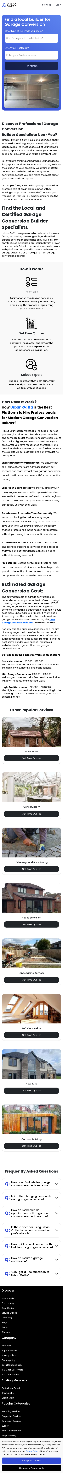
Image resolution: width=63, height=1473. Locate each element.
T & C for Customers (12, 1369)
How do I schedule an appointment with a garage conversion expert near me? (26, 1213)
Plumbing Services (11, 1411)
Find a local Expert (11, 1388)
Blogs (4, 1322)
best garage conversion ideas (28, 621)
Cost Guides (8, 1308)
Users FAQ (7, 1317)
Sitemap (6, 1332)
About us (6, 1345)
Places (5, 1327)
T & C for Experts (10, 1374)
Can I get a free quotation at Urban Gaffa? (27, 1273)
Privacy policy (9, 1355)
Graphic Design (9, 1435)
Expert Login (8, 1397)
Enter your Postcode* (17, 47)
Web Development (11, 1430)
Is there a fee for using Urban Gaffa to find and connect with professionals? (28, 1230)
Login (58, 4)
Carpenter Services (11, 1416)
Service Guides (9, 1312)
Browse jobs (8, 1393)
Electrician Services (11, 1421)
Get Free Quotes (31, 758)
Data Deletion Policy (12, 1364)
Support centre (9, 1350)
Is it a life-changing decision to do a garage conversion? (28, 1197)
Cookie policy (8, 1360)
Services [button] (47, 4)
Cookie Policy (32, 1451)
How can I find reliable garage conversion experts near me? (27, 1183)
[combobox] (31, 38)
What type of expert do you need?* (24, 31)
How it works (8, 1298)
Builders (6, 1425)
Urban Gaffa (21, 407)
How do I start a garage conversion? (24, 1259)
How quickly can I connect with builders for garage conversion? (29, 1245)
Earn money (8, 1303)
